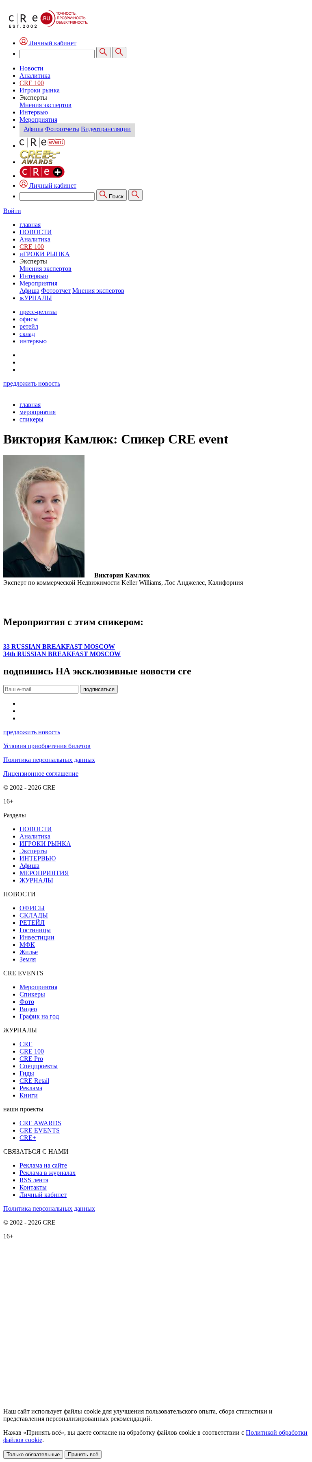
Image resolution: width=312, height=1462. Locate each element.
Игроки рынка (40, 90)
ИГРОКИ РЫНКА (45, 843)
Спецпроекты (39, 1065)
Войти (12, 210)
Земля (28, 959)
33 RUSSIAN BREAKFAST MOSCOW (59, 646)
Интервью (34, 112)
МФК (27, 944)
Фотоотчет (56, 290)
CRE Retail (34, 1080)
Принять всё (83, 1454)
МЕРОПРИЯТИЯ (44, 872)
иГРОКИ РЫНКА (45, 253)
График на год (39, 1016)
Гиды (27, 1073)
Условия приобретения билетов (47, 745)
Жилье (29, 951)
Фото (27, 1001)
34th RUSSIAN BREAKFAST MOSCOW (62, 653)
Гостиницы (35, 929)
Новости (31, 68)
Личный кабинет (52, 185)
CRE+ (28, 1137)
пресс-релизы (38, 311)
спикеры (31, 419)
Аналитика (35, 75)
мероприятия (38, 411)
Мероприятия (38, 119)
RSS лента (34, 1180)
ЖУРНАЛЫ (36, 880)
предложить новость (31, 383)
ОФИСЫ (32, 907)
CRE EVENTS (40, 1130)
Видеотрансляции (106, 128)
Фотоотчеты (62, 128)
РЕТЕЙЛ (32, 922)
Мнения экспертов (46, 104)
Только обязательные (33, 1454)
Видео (28, 1008)
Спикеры (32, 994)
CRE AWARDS (40, 1123)
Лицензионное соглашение (40, 773)
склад (27, 333)
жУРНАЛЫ (36, 297)
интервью (33, 341)
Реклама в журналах (48, 1172)
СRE (26, 1044)
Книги (29, 1095)
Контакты (33, 1187)
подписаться (99, 689)
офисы (29, 319)
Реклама (31, 1087)
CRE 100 (32, 82)
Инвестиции (37, 937)
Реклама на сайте (43, 1165)
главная (30, 224)
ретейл (29, 326)
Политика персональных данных (49, 759)
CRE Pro (31, 1058)
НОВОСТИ (36, 231)
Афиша (33, 128)
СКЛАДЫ (34, 915)
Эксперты (33, 850)
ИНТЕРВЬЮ (38, 858)
